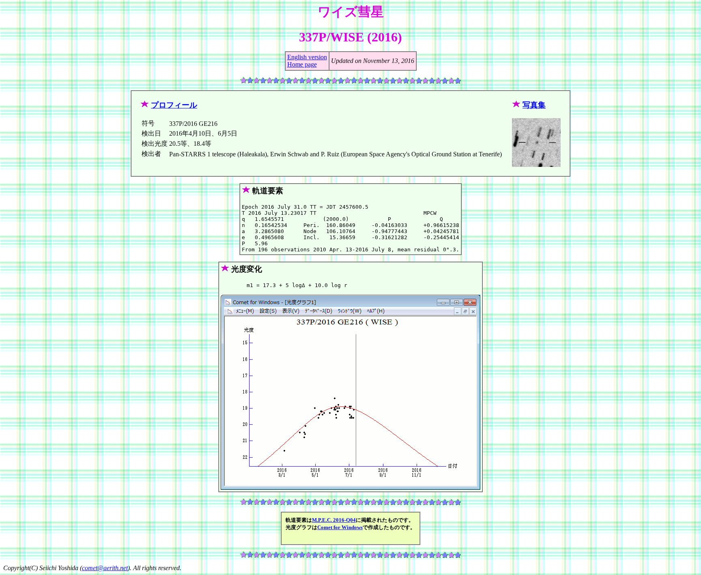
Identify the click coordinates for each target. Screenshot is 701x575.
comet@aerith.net (105, 567)
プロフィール (174, 105)
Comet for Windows (340, 527)
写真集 (534, 105)
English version (307, 57)
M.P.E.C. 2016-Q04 (334, 520)
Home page (302, 64)
